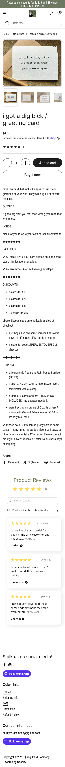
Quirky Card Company (36, 757)
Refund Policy (11, 714)
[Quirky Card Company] (32, 13)
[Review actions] (55, 522)
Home (6, 34)
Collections (18, 34)
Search (7, 692)
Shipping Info (10, 698)
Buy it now (32, 174)
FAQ (5, 703)
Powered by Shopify (14, 762)
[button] (7, 162)
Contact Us (9, 709)
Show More (29, 538)
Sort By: (27, 510)
